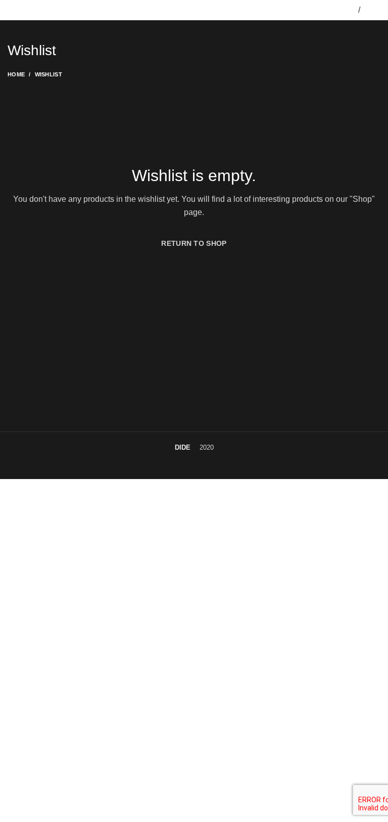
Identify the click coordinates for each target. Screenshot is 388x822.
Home (16, 74)
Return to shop (193, 243)
